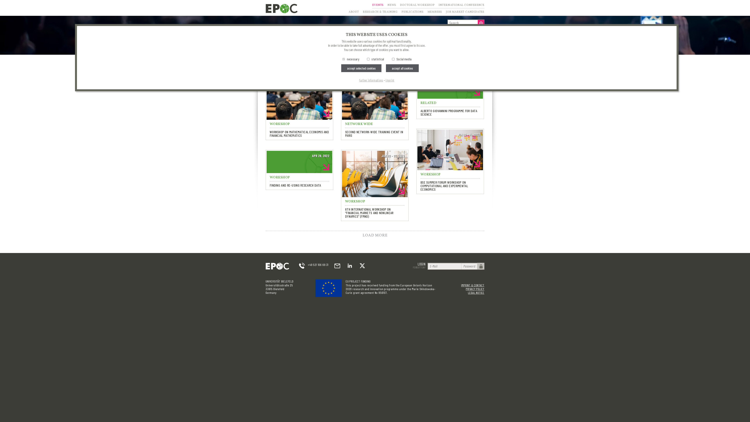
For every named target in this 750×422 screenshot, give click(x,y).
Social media (404, 59)
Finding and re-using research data (295, 185)
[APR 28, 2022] (299, 170)
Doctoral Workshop (417, 5)
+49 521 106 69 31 (318, 264)
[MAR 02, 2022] (299, 117)
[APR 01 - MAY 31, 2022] (450, 96)
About (354, 12)
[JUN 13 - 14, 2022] (450, 167)
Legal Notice (476, 292)
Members (435, 12)
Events (378, 5)
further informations (371, 80)
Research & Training (380, 12)
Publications (413, 12)
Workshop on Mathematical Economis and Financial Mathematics (299, 134)
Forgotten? (419, 267)
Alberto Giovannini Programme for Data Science (449, 112)
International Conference (461, 5)
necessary (353, 59)
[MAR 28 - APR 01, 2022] (375, 117)
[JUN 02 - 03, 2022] (375, 194)
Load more (374, 235)
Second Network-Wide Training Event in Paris (374, 134)
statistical (377, 59)
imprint (390, 80)
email (337, 266)
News (392, 5)
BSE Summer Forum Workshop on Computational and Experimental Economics (444, 185)
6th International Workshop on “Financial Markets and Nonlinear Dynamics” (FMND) (369, 212)
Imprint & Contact (472, 285)
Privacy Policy (475, 289)
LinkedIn (350, 266)
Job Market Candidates (465, 12)
